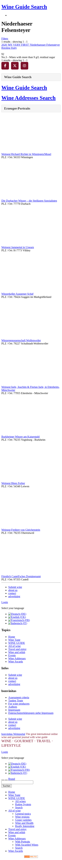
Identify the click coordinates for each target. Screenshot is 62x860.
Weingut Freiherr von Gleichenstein (20, 529)
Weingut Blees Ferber (13, 483)
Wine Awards (15, 661)
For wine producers (18, 703)
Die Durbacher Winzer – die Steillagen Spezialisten (29, 200)
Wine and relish (16, 652)
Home (11, 636)
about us (12, 590)
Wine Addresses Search (28, 98)
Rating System (23, 804)
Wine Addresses (17, 658)
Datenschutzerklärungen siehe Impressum (30, 712)
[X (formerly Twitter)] (15, 66)
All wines (20, 801)
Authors (12, 706)
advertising (14, 596)
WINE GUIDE (16, 642)
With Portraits (22, 841)
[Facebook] (5, 66)
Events (12, 655)
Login (4, 602)
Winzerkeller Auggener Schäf (17, 293)
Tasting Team (15, 700)
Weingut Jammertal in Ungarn (17, 247)
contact (12, 593)
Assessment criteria (18, 697)
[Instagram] (24, 66)
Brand (11, 778)
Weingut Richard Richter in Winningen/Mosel (26, 154)
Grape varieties (23, 819)
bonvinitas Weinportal (13, 734)
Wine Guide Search (24, 7)
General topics (23, 813)
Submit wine (15, 587)
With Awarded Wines (26, 844)
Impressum (14, 709)
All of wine (14, 646)
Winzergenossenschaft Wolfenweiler (21, 340)
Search (19, 807)
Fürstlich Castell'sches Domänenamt (21, 576)
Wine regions (22, 816)
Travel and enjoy (17, 649)
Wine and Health (24, 823)
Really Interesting (24, 826)
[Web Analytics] (31, 857)
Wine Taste (14, 639)
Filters (4, 38)
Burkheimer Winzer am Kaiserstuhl (20, 436)
